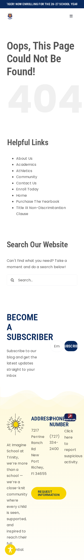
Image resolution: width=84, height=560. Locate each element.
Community (26, 176)
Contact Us (26, 183)
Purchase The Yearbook (37, 201)
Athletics (24, 170)
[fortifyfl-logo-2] (70, 415)
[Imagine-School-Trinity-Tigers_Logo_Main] (10, 14)
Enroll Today (27, 189)
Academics (26, 164)
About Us (24, 158)
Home (21, 195)
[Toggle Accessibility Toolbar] (10, 550)
